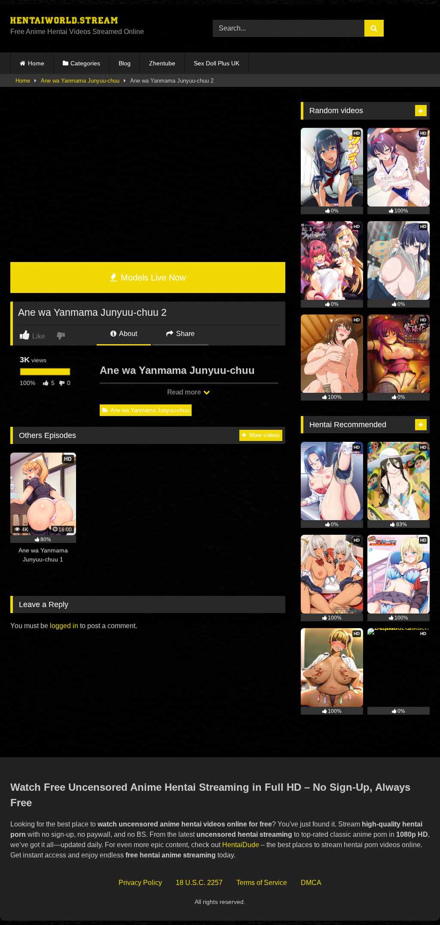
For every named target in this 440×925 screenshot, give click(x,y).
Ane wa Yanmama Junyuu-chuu (80, 80)
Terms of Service (261, 882)
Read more (184, 392)
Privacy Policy (140, 882)
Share (184, 333)
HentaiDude (240, 844)
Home (36, 63)
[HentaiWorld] (98, 21)
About (127, 333)
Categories (85, 63)
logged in (64, 625)
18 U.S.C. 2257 (199, 882)
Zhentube (162, 63)
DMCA (311, 882)
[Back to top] (413, 899)
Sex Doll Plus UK (216, 63)
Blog (125, 63)
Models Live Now (152, 277)
